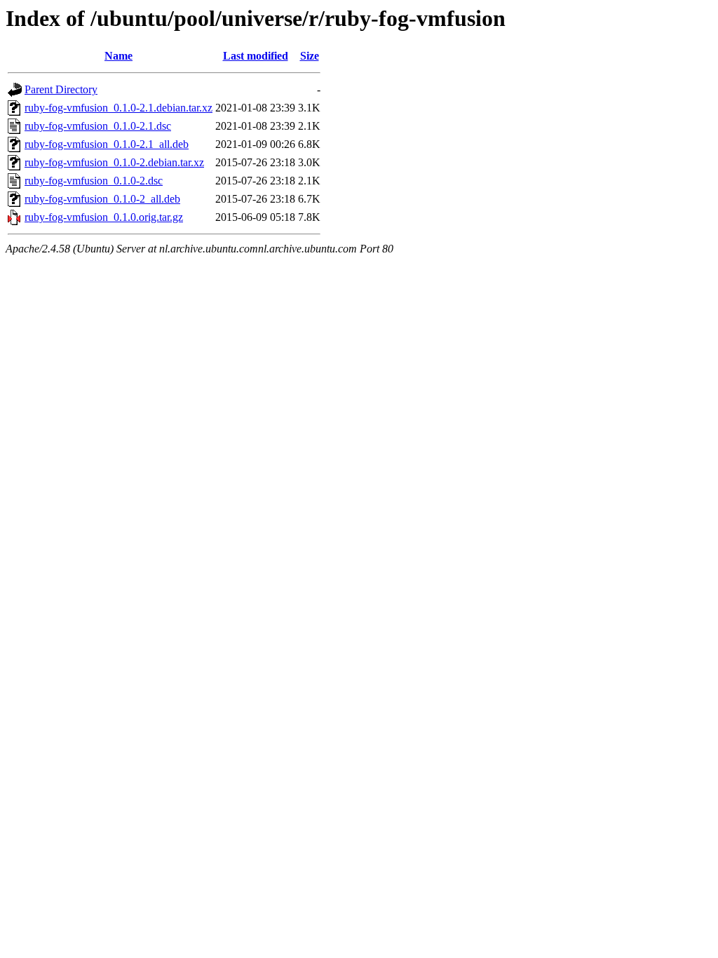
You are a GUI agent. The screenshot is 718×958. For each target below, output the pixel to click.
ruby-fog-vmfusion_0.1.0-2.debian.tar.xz (114, 162)
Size (309, 56)
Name (118, 56)
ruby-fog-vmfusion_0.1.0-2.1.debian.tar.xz (118, 108)
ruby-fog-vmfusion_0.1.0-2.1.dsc (98, 126)
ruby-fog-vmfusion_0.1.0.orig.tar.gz (104, 217)
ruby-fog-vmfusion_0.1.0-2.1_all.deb (107, 144)
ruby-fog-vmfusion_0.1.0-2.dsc (94, 181)
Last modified (255, 56)
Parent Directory (61, 89)
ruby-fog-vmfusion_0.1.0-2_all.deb (102, 199)
